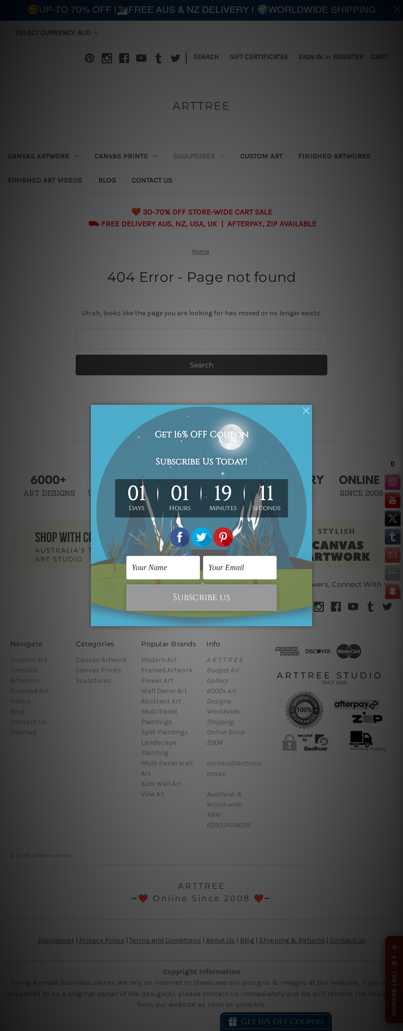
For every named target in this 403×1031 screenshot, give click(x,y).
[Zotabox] (305, 617)
